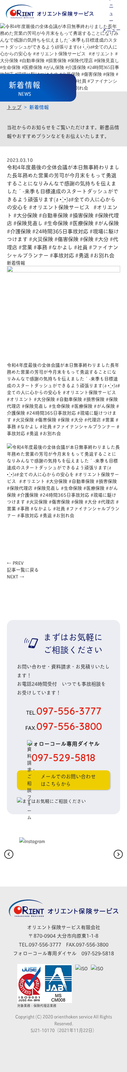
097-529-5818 (97, 953)
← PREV (15, 562)
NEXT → (15, 576)
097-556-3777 (63, 711)
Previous (8, 854)
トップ (14, 107)
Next (118, 854)
